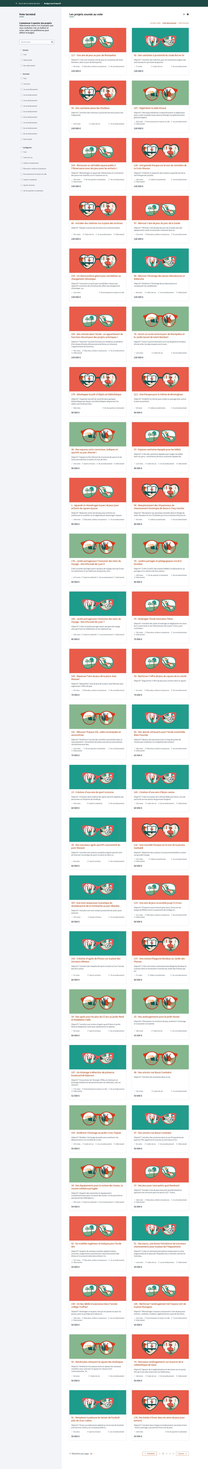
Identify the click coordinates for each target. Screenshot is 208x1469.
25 (91, 1453)
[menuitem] (36, 42)
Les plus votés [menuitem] (155, 23)
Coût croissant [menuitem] (183, 23)
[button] (24, 50)
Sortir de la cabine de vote (29, 3)
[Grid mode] (188, 14)
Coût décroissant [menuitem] (169, 23)
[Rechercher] (52, 42)
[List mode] (184, 14)
